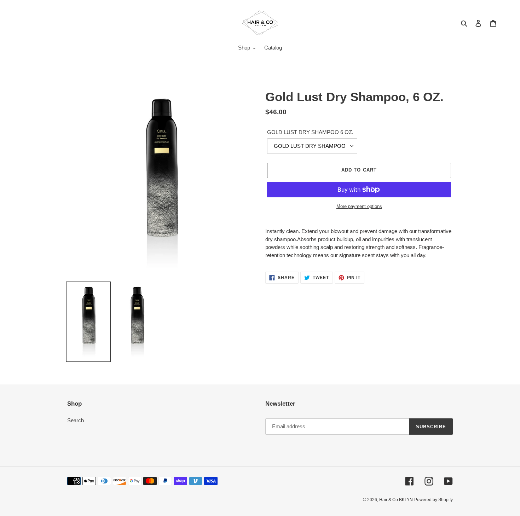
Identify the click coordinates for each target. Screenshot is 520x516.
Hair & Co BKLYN (396, 499)
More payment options (359, 206)
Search (75, 420)
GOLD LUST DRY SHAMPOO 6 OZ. (310, 132)
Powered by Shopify (433, 499)
